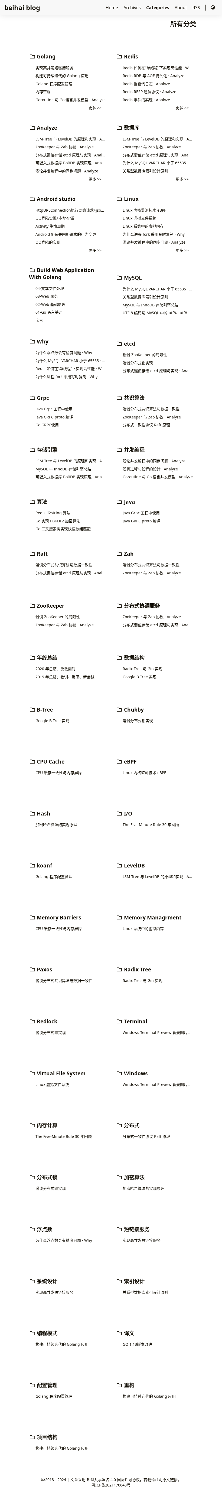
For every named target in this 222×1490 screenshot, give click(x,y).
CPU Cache (49, 761)
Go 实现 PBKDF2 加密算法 (57, 520)
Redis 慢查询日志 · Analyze (146, 83)
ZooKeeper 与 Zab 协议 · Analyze (64, 146)
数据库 (131, 127)
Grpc (42, 397)
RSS (196, 8)
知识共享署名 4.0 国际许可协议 (113, 1479)
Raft (41, 553)
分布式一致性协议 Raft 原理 (146, 424)
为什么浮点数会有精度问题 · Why (63, 352)
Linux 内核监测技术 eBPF (144, 210)
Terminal (135, 1021)
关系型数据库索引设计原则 (145, 170)
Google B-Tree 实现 (139, 676)
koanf (43, 865)
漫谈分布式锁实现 (138, 362)
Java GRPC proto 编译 (54, 417)
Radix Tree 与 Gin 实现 (142, 668)
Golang (45, 56)
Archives (132, 8)
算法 (41, 501)
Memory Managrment (152, 917)
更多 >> (95, 107)
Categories (158, 8)
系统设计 (46, 1281)
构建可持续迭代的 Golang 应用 (62, 75)
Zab (128, 553)
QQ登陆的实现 (47, 242)
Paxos (43, 969)
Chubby (133, 709)
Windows (135, 1073)
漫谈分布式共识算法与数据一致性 (151, 408)
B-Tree (44, 709)
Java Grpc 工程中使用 (54, 408)
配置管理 (46, 1385)
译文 (128, 1333)
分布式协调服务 (141, 605)
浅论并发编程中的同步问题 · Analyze (66, 170)
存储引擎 (46, 449)
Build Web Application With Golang (61, 273)
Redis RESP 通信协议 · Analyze (149, 91)
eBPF (130, 761)
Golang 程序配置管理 (53, 83)
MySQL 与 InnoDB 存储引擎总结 (150, 304)
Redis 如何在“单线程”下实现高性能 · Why (158, 67)
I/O (127, 813)
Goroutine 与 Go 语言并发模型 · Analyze (70, 99)
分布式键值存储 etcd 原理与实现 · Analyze (70, 155)
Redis (130, 56)
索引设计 (134, 1281)
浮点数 (43, 1229)
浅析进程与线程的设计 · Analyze (150, 468)
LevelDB (134, 865)
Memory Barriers (58, 917)
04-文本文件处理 (49, 288)
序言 (39, 320)
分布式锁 (46, 1177)
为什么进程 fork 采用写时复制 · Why (154, 234)
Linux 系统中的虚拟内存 (143, 226)
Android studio (55, 198)
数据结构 (134, 657)
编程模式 (46, 1333)
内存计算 (46, 1125)
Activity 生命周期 (50, 226)
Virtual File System (60, 1073)
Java (129, 501)
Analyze (46, 127)
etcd (129, 343)
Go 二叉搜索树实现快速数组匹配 (63, 528)
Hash (42, 813)
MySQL (132, 277)
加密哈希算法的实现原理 (56, 824)
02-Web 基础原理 (50, 304)
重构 (128, 1385)
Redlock (46, 1021)
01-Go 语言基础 (48, 312)
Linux (131, 198)
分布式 (131, 1125)
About (181, 8)
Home (112, 8)
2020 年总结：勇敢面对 (55, 668)
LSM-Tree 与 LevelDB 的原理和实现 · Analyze (70, 139)
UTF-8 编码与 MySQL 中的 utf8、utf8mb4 (158, 312)
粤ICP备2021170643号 (111, 1485)
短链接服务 (136, 1229)
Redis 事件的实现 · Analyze (146, 99)
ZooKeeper (49, 605)
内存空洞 (43, 91)
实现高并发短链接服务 (54, 67)
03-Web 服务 (46, 296)
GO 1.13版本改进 (137, 1344)
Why (41, 341)
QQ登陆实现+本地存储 (54, 218)
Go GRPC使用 (47, 424)
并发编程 (134, 449)
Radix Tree (137, 969)
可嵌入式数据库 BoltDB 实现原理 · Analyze (70, 162)
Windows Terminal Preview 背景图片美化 (158, 1032)
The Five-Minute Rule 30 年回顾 (151, 824)
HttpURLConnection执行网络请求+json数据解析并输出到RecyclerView (70, 210)
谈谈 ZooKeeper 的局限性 (145, 354)
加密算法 (134, 1177)
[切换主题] (213, 8)
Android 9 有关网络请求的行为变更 (65, 234)
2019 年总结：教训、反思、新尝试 (64, 676)
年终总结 (46, 657)
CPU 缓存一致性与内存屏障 (58, 772)
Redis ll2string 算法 (52, 512)
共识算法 (134, 397)
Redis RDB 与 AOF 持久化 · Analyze (153, 75)
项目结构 (46, 1437)
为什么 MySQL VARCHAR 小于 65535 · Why (158, 162)
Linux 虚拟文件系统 (139, 218)
